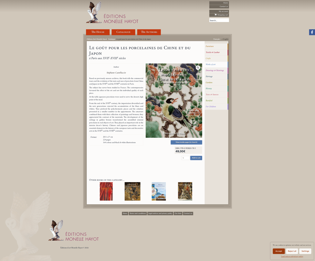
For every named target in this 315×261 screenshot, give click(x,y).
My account (223, 11)
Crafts (208, 58)
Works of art (211, 64)
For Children (211, 107)
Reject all (292, 251)
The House (97, 32)
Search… (213, 21)
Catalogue (123, 32)
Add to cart (196, 158)
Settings (305, 251)
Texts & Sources (212, 95)
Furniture (210, 46)
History (209, 89)
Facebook (312, 32)
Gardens (209, 83)
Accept (279, 251)
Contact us (224, 7)
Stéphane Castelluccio (116, 73)
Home (225, 3)
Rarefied (209, 101)
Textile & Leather (213, 52)
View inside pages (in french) (186, 142)
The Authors (149, 32)
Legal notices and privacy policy (292, 256)
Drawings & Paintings (215, 70)
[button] (198, 67)
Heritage (209, 77)
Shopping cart (222, 15)
